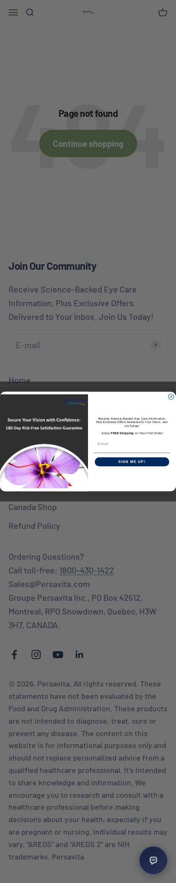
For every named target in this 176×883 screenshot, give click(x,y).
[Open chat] (153, 860)
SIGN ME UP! (132, 462)
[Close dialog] (171, 397)
